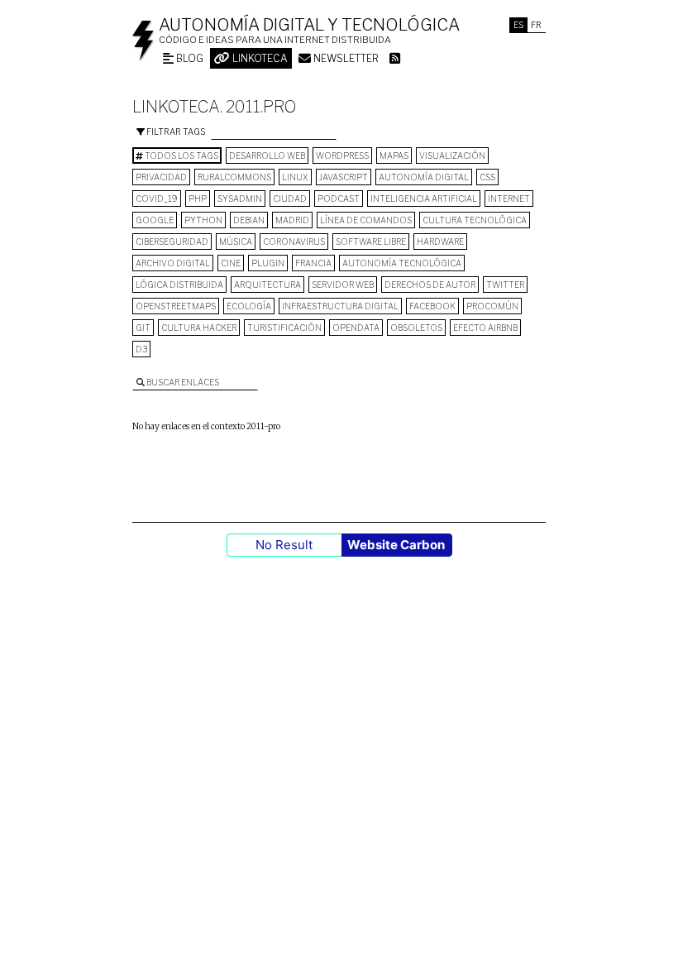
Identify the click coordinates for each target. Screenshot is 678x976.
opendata (356, 328)
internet (509, 198)
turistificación (284, 328)
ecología (249, 306)
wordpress (342, 155)
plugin (267, 263)
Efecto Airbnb (485, 328)
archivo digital (173, 263)
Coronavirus (294, 241)
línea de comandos (366, 220)
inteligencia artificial (423, 198)
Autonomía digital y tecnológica (309, 25)
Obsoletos (416, 328)
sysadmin (239, 198)
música (235, 241)
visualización (452, 155)
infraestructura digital (340, 306)
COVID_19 (157, 198)
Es (518, 25)
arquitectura (267, 284)
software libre (371, 241)
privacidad (161, 177)
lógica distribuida (179, 284)
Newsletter (345, 58)
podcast (339, 198)
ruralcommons (234, 177)
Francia (313, 263)
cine (231, 263)
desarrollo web (267, 155)
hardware (440, 241)
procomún (492, 306)
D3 (141, 349)
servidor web (343, 284)
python (203, 220)
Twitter (505, 284)
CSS (487, 177)
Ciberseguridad (172, 241)
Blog (188, 58)
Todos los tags (180, 155)
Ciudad (290, 198)
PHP (198, 198)
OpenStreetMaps (176, 306)
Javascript (343, 177)
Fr (536, 25)
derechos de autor (429, 284)
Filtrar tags (175, 131)
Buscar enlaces (182, 382)
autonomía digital (424, 177)
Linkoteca (259, 58)
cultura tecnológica (475, 220)
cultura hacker (198, 328)
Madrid (292, 220)
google (155, 220)
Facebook (432, 306)
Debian (249, 220)
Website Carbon (396, 545)
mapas (394, 155)
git (143, 328)
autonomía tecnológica (401, 263)
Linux (295, 177)
